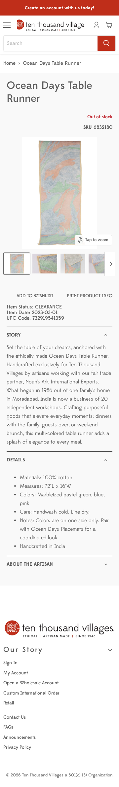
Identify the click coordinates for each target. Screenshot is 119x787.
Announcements (19, 737)
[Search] (106, 43)
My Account (15, 673)
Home (9, 63)
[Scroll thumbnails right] (109, 264)
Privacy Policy (17, 747)
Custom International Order (31, 693)
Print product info (89, 296)
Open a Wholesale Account (31, 683)
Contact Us (14, 717)
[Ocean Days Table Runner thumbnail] (17, 263)
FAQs (8, 727)
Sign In (10, 662)
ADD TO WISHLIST (35, 296)
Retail (8, 703)
